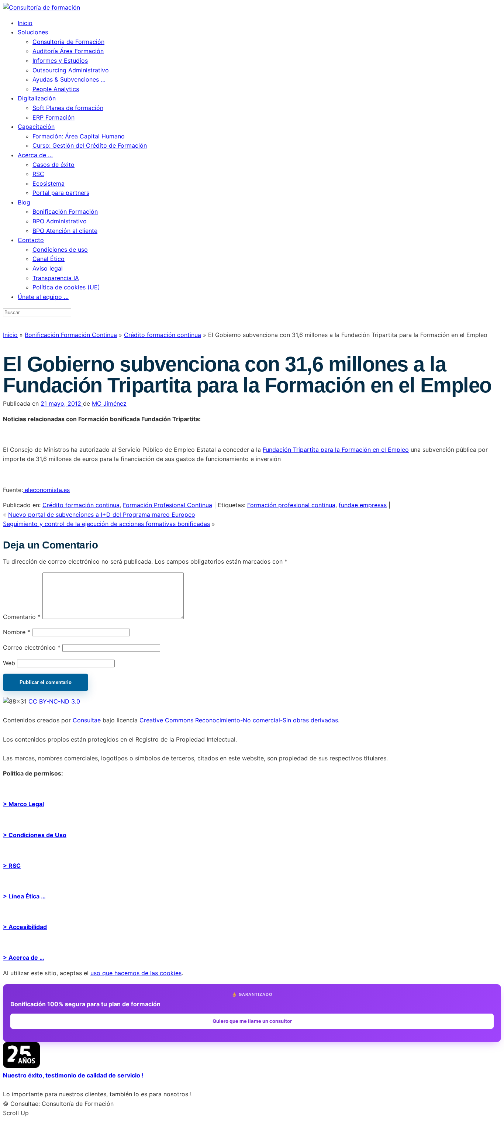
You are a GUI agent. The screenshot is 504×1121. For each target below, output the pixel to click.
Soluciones (33, 32)
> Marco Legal (23, 804)
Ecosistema (48, 183)
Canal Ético (48, 258)
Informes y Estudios (60, 60)
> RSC (12, 865)
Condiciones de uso (60, 249)
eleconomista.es (46, 490)
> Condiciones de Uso (34, 835)
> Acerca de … (23, 957)
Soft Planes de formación (67, 107)
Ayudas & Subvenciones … (69, 79)
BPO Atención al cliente (64, 230)
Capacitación (36, 126)
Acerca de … (35, 155)
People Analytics (55, 89)
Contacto (31, 240)
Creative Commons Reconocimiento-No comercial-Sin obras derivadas (238, 720)
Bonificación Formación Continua (71, 334)
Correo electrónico (32, 647)
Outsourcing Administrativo (70, 70)
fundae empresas (363, 505)
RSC (38, 174)
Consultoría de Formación (68, 41)
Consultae (87, 720)
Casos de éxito (53, 164)
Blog (24, 202)
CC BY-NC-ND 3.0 (54, 701)
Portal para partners (60, 192)
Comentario (22, 616)
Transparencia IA (55, 278)
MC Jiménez (109, 403)
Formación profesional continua (291, 505)
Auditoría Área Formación (68, 51)
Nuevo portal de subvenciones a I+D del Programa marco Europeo (101, 514)
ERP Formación (53, 117)
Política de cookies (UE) (66, 287)
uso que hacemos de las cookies (136, 973)
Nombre (16, 632)
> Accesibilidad (25, 927)
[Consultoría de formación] (41, 7)
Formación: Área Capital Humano (78, 136)
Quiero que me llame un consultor (252, 1021)
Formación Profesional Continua (167, 505)
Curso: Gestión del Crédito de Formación (89, 145)
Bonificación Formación (65, 211)
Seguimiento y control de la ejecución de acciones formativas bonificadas (106, 523)
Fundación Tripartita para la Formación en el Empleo (336, 449)
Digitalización (37, 98)
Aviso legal (47, 268)
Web (9, 663)
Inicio (25, 23)
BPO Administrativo (59, 221)
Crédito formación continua (162, 334)
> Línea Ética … (24, 896)
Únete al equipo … (43, 296)
